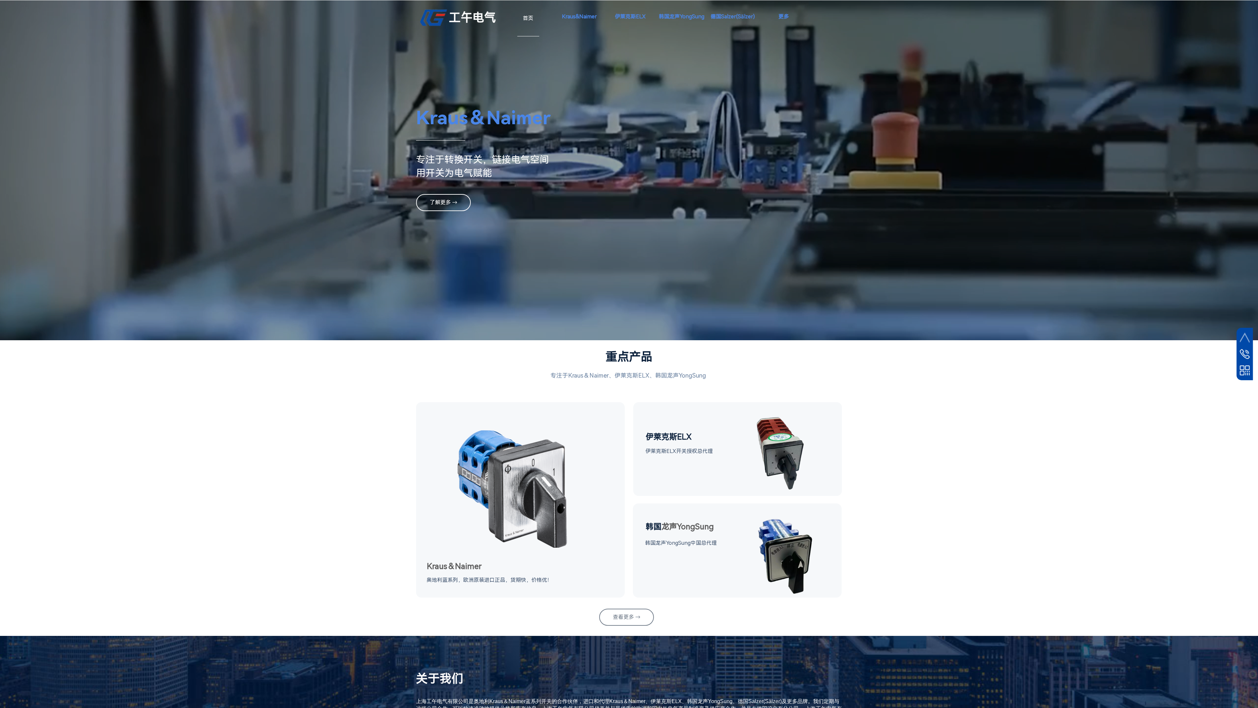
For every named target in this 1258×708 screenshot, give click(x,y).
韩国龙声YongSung (681, 16)
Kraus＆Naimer (454, 566)
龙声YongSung (680, 526)
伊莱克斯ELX (630, 16)
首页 (528, 18)
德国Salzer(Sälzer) (733, 16)
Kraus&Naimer (579, 16)
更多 (783, 16)
